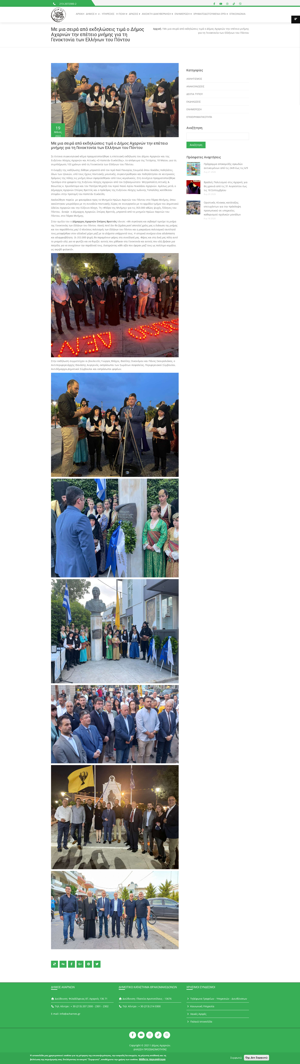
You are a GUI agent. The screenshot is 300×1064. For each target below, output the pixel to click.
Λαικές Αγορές (198, 1014)
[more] (295, 19)
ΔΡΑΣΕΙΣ (134, 13)
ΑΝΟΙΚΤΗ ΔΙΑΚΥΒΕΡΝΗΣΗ (157, 13)
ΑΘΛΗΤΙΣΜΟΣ (194, 78)
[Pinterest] (88, 964)
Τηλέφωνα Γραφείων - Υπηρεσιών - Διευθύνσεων (218, 998)
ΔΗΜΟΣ (90, 13)
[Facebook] (71, 964)
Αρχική (157, 28)
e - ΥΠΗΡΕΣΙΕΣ (106, 13)
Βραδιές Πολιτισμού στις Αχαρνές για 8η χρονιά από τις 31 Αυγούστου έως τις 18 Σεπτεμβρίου (225, 186)
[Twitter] (97, 964)
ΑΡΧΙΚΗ (80, 13)
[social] (214, 3)
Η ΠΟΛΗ (121, 13)
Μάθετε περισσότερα (152, 1059)
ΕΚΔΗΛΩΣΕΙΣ (193, 101)
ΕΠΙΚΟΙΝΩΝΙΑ (237, 13)
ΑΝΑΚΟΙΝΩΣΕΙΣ (195, 86)
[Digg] (63, 964)
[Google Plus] (80, 964)
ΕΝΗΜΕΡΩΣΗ (182, 13)
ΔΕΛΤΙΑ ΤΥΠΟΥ (194, 94)
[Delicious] (54, 964)
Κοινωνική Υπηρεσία (202, 1006)
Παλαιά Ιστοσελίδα (201, 1021)
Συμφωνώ (236, 1057)
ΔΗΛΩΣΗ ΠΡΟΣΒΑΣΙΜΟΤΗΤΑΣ (150, 1049)
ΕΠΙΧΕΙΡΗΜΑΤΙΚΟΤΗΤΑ (199, 117)
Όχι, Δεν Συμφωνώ (256, 1057)
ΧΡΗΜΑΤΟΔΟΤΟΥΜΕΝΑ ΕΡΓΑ (210, 13)
